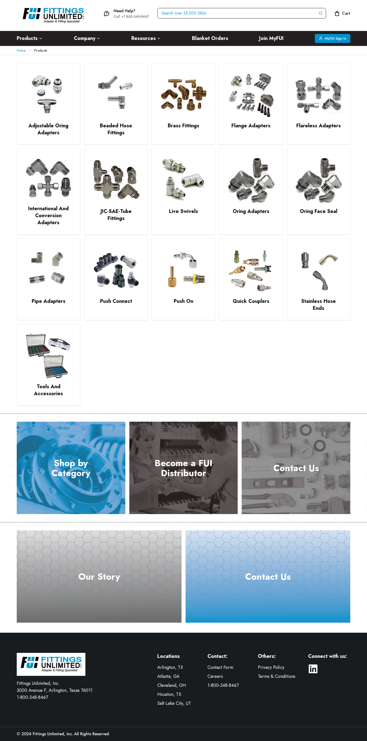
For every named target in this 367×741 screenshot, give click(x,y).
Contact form (220, 667)
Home (21, 50)
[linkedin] (313, 669)
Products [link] (40, 50)
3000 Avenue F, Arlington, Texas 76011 (54, 690)
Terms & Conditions (276, 676)
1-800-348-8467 (32, 697)
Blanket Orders (210, 38)
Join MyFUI (271, 38)
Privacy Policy (271, 667)
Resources (143, 38)
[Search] (321, 13)
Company (84, 38)
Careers (215, 676)
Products (27, 38)
